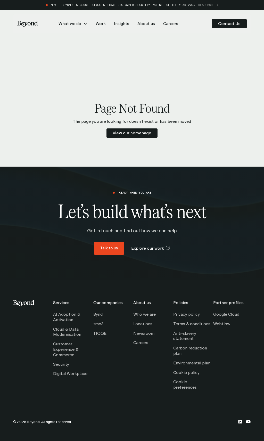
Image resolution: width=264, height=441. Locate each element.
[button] (73, 24)
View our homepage (132, 132)
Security (61, 364)
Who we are (144, 314)
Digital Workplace (70, 373)
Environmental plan (191, 363)
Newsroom (143, 333)
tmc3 (98, 323)
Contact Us (229, 23)
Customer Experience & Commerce (65, 349)
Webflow (221, 323)
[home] (27, 24)
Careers (140, 342)
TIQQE (99, 333)
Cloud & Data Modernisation (67, 332)
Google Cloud (226, 314)
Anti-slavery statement (184, 336)
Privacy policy (186, 314)
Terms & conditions (191, 323)
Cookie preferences (185, 384)
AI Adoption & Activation (66, 317)
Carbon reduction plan (190, 351)
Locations (142, 323)
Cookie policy (186, 372)
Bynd (98, 314)
